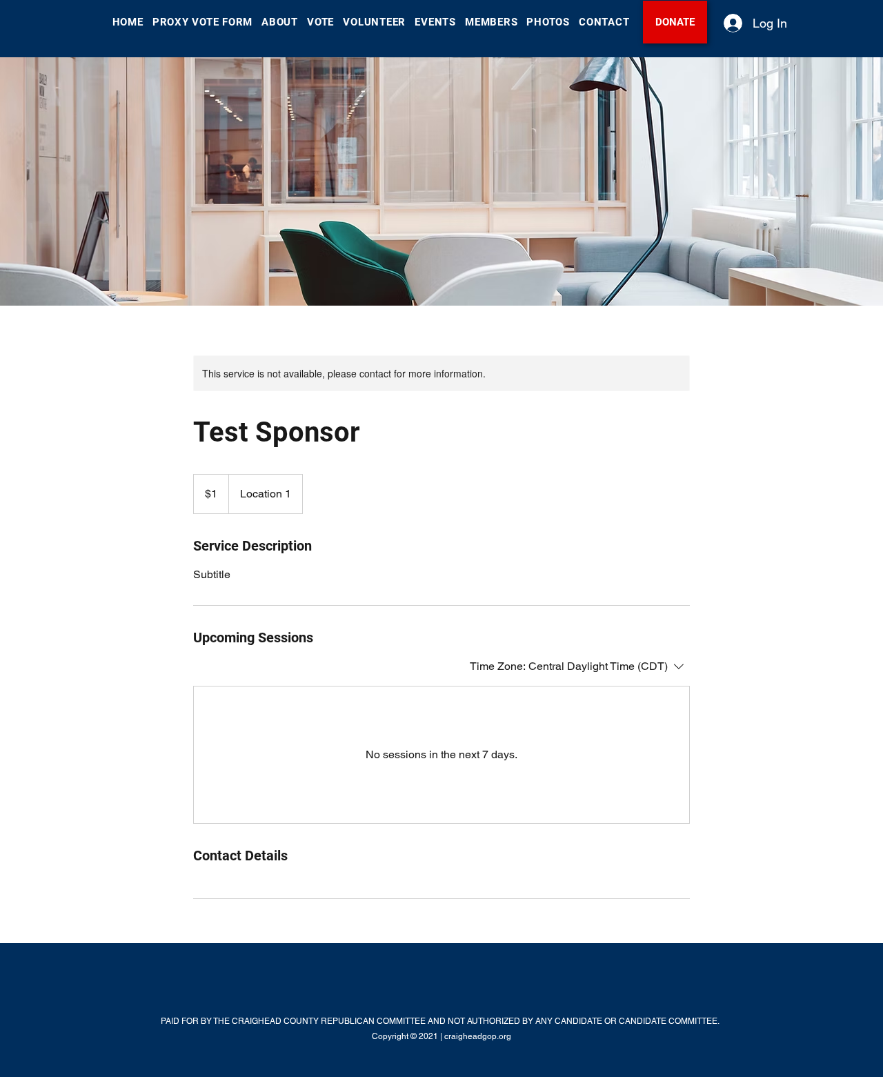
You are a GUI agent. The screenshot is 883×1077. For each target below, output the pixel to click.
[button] (280, 22)
